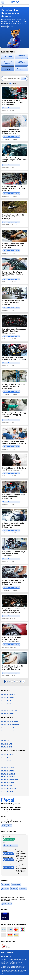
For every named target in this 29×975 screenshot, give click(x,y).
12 (20, 681)
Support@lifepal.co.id (11, 845)
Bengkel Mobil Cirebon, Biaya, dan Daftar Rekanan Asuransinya (13, 554)
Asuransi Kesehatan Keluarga (9, 727)
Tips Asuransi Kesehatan (8, 62)
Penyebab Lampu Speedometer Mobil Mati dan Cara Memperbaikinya (14, 331)
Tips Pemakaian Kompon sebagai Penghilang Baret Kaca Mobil (14, 160)
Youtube (6, 888)
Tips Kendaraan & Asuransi (8, 68)
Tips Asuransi (8, 56)
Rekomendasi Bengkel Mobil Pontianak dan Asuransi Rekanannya (13, 525)
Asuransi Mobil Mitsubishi (8, 776)
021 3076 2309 (9, 867)
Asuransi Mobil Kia (6, 785)
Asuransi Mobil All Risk (7, 697)
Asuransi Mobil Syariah (7, 704)
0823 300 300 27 (9, 839)
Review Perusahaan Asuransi (21, 62)
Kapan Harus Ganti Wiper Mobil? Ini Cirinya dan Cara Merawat (12, 274)
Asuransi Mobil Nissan (7, 764)
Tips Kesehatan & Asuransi (21, 68)
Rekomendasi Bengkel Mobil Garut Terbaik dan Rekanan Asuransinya (13, 245)
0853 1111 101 (8, 904)
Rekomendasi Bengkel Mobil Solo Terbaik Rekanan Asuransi (14, 442)
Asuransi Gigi (5, 740)
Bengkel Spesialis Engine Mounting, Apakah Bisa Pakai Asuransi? (13, 188)
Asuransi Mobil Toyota (7, 754)
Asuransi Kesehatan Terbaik (9, 721)
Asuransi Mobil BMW (7, 792)
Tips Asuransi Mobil (21, 56)
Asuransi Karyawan (6, 746)
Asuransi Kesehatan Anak (8, 731)
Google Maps (7, 826)
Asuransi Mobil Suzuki (7, 761)
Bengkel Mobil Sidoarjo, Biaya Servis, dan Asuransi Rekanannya (13, 496)
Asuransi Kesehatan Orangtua (10, 724)
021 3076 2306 (9, 854)
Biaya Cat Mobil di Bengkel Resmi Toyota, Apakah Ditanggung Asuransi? (12, 639)
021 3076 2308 (9, 860)
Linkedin (23, 888)
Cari (25, 78)
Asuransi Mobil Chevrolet (8, 788)
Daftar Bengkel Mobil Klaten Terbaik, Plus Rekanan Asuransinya (13, 386)
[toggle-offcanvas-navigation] (2, 2)
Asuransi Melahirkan (7, 737)
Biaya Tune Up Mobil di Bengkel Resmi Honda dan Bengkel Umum (12, 103)
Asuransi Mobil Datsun (7, 782)
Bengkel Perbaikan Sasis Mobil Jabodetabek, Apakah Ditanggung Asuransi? (14, 611)
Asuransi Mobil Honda (7, 758)
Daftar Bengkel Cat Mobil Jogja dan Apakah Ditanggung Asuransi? (14, 415)
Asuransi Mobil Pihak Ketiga (9, 710)
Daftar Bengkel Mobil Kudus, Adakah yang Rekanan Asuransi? (13, 302)
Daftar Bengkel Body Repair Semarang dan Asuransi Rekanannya (13, 582)
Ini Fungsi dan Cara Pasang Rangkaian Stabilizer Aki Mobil (14, 359)
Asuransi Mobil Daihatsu (8, 773)
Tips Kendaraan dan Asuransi (13, 5)
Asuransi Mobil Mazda (7, 767)
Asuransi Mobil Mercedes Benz (10, 779)
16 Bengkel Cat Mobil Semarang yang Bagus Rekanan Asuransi (11, 131)
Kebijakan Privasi (6, 956)
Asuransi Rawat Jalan (7, 734)
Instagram (17, 884)
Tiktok (15, 888)
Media (5, 5)
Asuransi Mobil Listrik (7, 713)
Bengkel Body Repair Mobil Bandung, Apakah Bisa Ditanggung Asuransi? (12, 668)
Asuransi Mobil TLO (6, 701)
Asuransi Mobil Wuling (7, 770)
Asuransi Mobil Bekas (7, 707)
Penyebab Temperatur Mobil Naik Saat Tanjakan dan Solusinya (13, 217)
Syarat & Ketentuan (7, 952)
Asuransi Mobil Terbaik (8, 694)
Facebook (7, 884)
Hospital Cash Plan (6, 743)
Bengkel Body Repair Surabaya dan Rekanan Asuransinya (14, 469)
